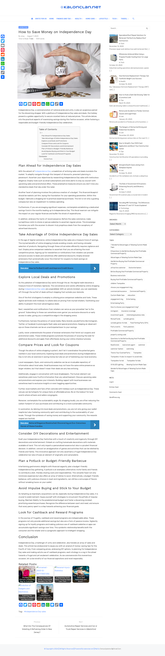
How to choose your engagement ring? (125, 307)
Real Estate (115, 345)
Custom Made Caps (118, 295)
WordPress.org (114, 397)
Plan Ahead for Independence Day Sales (56, 136)
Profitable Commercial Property (122, 331)
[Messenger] (2, 68)
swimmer (141, 345)
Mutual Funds (115, 319)
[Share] (2, 77)
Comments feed (115, 392)
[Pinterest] (2, 50)
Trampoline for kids (134, 361)
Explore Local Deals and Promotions (54, 141)
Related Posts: (48, 159)
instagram (114, 311)
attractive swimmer (118, 268)
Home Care (90, 19)
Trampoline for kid (117, 361)
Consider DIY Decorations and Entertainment (58, 146)
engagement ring (117, 299)
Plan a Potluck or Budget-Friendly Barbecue (57, 148)
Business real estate (118, 276)
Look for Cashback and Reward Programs (56, 154)
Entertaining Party (117, 303)
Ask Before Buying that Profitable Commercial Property (127, 262)
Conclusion (43, 156)
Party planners (128, 327)
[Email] (2, 45)
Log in (111, 382)
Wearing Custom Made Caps (136, 365)
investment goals (117, 315)
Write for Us (41, 19)
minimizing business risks (136, 315)
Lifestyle (103, 19)
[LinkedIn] (2, 59)
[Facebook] (2, 36)
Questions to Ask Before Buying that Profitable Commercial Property (128, 340)
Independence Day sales (35, 612)
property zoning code (118, 335)
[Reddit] (2, 54)
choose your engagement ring (121, 287)
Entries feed (113, 387)
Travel (124, 19)
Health (78, 19)
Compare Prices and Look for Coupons (55, 143)
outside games (128, 319)
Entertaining (130, 299)
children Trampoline (118, 283)
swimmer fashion (117, 349)
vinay (23, 36)
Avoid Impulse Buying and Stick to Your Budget (58, 151)
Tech (114, 19)
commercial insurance (119, 291)
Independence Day (43, 171)
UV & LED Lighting (117, 365)
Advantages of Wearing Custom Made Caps (126, 257)
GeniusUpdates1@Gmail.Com (110, 649)
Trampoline (137, 353)
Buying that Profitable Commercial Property (127, 279)
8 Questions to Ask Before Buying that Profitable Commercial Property (128, 252)
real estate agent (128, 345)
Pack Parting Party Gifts (139, 323)
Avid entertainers (135, 268)
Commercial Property (137, 291)
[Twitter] (2, 41)
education (131, 295)
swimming (130, 349)
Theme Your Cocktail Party (120, 353)
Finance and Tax (63, 19)
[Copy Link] (2, 72)
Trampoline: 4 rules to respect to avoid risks (126, 357)
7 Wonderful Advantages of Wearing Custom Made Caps (129, 246)
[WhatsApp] (2, 63)
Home (51, 19)
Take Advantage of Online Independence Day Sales (60, 138)
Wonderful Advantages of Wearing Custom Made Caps (128, 370)
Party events (115, 327)
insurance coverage (128, 311)
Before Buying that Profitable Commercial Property (129, 272)
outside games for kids (119, 323)
